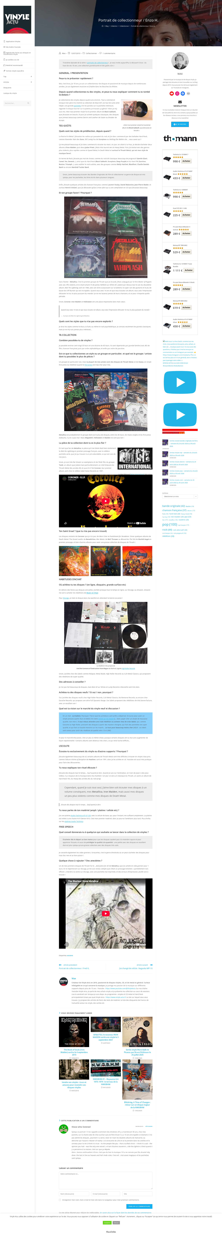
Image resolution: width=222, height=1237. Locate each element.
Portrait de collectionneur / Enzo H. (143, 26)
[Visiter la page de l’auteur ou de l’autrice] (63, 981)
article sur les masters (106, 719)
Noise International (137, 474)
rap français (183, 525)
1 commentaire (109, 53)
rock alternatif (180, 530)
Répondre (149, 1126)
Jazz (188, 517)
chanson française (174, 510)
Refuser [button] (116, 1223)
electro (191, 511)
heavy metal (186, 514)
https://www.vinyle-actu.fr (116, 997)
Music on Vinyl (92, 593)
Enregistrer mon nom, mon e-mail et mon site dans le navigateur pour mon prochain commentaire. (100, 1200)
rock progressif (179, 533)
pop (169, 524)
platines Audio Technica (74, 821)
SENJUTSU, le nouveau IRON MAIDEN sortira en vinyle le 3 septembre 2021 (106, 1037)
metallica (173, 520)
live (165, 520)
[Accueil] (102, 26)
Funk (165, 514)
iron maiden (177, 517)
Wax (64, 53)
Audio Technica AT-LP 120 (81, 815)
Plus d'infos (111, 1232)
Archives (165, 493)
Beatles (190, 506)
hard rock (174, 514)
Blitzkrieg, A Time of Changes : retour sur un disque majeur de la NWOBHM (137, 1105)
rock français (167, 533)
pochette (77, 106)
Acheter (186, 161)
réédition (168, 536)
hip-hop (166, 517)
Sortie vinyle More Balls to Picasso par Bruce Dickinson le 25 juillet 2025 (137, 1052)
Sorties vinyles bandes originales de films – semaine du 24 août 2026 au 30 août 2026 (184, 443)
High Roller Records (128, 668)
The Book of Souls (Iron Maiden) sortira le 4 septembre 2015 (74, 1052)
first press (88, 365)
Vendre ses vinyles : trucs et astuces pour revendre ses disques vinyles (74, 1085)
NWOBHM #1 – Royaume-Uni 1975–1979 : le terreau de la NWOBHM (106, 1082)
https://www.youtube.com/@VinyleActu (120, 988)
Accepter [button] (107, 1223)
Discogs (66, 598)
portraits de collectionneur (97, 63)
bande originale (173, 506)
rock (167, 529)
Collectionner (91, 53)
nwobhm (70, 955)
